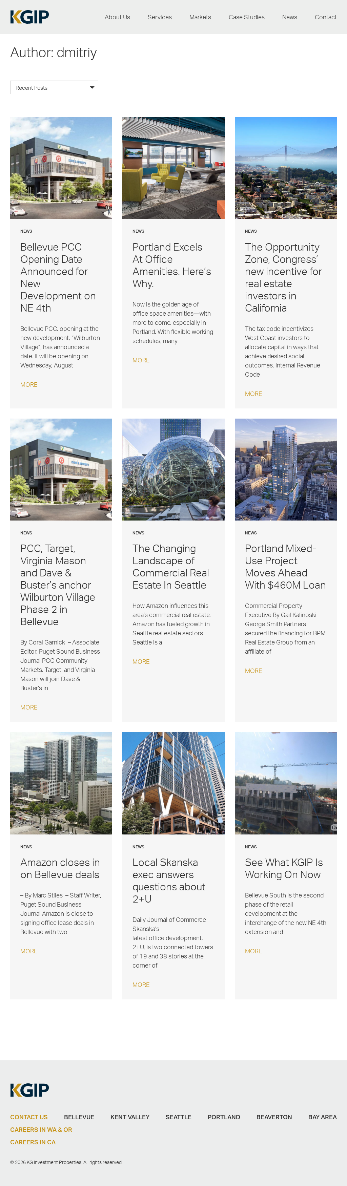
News (289, 17)
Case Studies (247, 17)
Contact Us (29, 1117)
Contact (326, 17)
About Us (117, 17)
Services (160, 17)
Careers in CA (33, 1142)
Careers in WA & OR (41, 1129)
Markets (200, 17)
